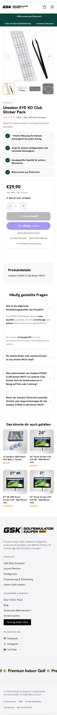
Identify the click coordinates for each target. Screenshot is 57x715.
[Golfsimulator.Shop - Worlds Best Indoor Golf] (15, 7)
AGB (20, 701)
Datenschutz (10, 701)
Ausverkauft (30, 216)
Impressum (9, 707)
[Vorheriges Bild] (8, 56)
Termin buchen (12, 615)
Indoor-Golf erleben (14, 584)
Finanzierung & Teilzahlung (18, 579)
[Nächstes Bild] (49, 56)
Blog (6, 605)
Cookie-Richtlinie (33, 701)
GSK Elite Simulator (14, 563)
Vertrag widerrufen (17, 622)
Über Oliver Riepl (13, 599)
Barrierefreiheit (24, 707)
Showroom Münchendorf (17, 610)
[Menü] (52, 7)
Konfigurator (10, 574)
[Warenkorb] (44, 7)
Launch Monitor (12, 568)
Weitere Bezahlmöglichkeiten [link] (28, 233)
